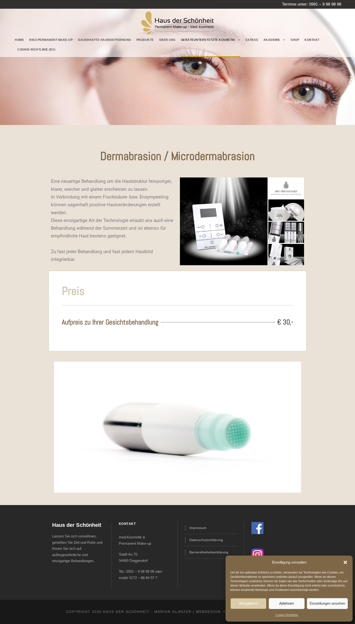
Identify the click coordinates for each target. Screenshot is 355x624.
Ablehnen (286, 603)
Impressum (197, 528)
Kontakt (312, 40)
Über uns (167, 40)
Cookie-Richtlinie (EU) (36, 49)
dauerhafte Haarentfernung (104, 40)
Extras (252, 40)
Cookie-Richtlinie (286, 615)
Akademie (271, 40)
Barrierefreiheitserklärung (208, 552)
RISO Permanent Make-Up (51, 40)
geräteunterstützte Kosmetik (208, 40)
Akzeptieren (248, 603)
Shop (295, 40)
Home (19, 40)
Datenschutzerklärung (206, 540)
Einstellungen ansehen (327, 603)
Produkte (145, 40)
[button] (345, 562)
